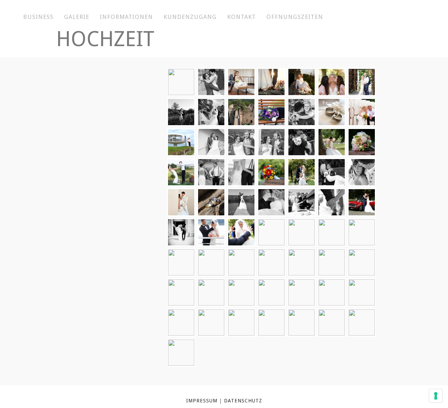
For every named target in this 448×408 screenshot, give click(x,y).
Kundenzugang (190, 16)
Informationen (126, 16)
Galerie (76, 16)
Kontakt (241, 16)
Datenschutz (243, 400)
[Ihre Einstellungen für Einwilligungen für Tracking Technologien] (435, 395)
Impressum (201, 400)
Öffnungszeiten (294, 16)
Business (38, 16)
